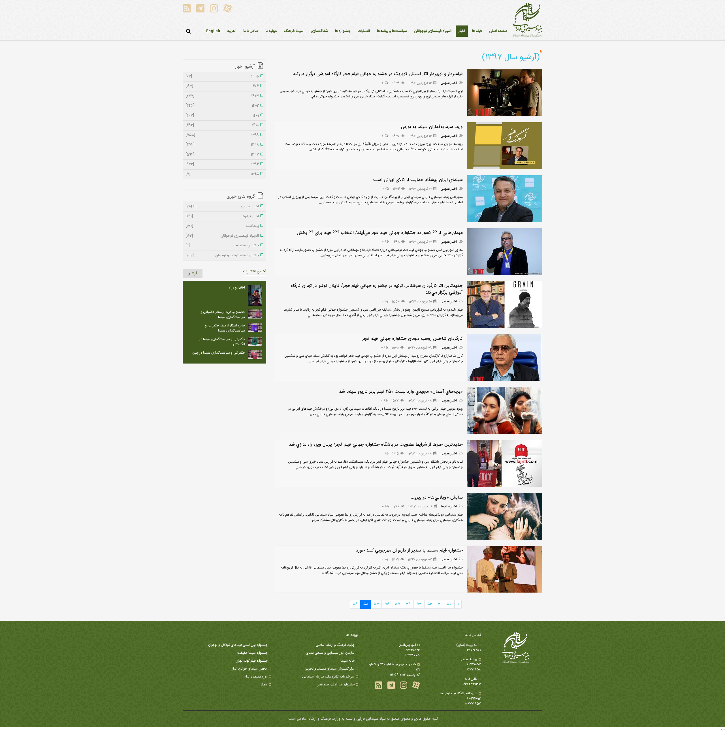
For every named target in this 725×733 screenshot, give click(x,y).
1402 (222, 106)
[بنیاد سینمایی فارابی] (527, 20)
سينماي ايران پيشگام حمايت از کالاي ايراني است (418, 180)
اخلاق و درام (237, 287)
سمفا (264, 684)
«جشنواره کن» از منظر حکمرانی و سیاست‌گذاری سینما (223, 314)
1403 (222, 96)
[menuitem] (462, 31)
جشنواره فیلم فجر (222, 246)
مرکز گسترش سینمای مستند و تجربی (330, 669)
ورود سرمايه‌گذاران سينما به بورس (432, 127)
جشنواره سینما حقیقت (252, 653)
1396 (222, 164)
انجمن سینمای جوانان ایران (249, 669)
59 (355, 604)
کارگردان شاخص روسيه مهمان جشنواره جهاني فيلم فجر (412, 339)
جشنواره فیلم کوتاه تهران (252, 661)
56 (387, 604)
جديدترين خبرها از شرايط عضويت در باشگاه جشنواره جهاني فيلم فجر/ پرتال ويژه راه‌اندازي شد (376, 444)
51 (440, 604)
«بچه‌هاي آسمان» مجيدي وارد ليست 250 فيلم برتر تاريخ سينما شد (401, 392)
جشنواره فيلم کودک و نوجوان (222, 255)
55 (397, 604)
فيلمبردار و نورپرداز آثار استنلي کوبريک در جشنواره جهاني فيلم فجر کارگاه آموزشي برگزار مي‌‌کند (378, 74)
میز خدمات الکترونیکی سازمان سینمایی (328, 676)
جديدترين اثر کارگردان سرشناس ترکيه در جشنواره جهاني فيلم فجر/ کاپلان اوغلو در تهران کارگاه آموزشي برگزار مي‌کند (377, 289)
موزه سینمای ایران (256, 676)
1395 (222, 174)
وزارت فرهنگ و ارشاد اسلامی (335, 645)
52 (429, 604)
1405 (222, 77)
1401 (222, 116)
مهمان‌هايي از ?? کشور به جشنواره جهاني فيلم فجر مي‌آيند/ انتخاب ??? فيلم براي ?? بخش (380, 233)
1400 (222, 125)
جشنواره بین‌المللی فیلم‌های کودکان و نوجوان (238, 645)
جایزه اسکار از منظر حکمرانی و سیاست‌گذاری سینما (225, 328)
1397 (222, 155)
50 (449, 604)
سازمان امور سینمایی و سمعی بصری (330, 653)
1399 (222, 135)
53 (419, 604)
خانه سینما (347, 661)
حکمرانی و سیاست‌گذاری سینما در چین (218, 353)
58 (365, 604)
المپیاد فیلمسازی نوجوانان (222, 236)
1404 (222, 86)
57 (376, 604)
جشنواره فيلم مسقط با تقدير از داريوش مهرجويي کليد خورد (409, 550)
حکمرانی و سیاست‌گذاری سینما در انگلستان (222, 341)
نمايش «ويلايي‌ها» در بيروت (436, 497)
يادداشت (222, 226)
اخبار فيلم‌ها (449, 506)
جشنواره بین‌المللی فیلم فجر (336, 684)
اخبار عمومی (449, 83)
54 (408, 604)
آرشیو (192, 273)
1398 (222, 145)
